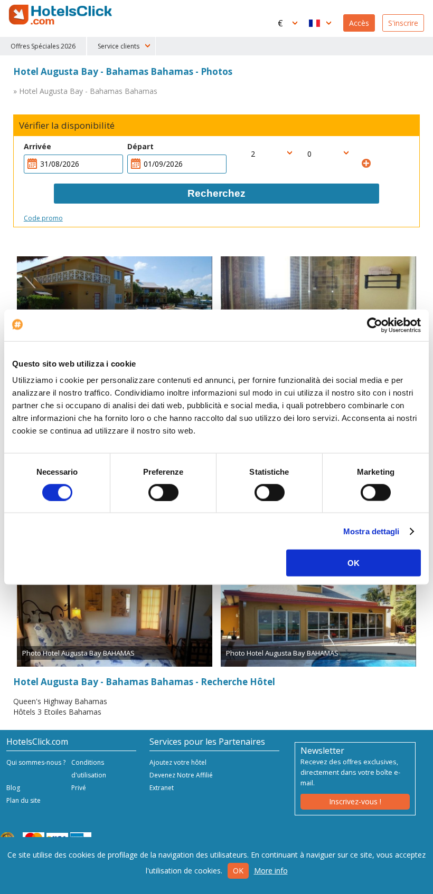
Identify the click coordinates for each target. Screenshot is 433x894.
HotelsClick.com (61, 14)
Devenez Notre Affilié (181, 775)
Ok (238, 871)
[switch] (163, 492)
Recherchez (216, 193)
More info (271, 871)
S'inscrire (403, 23)
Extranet (161, 787)
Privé (78, 787)
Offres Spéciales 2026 (43, 46)
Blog (13, 787)
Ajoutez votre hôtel (177, 762)
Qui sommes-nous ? (35, 762)
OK (353, 563)
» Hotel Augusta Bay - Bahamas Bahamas (85, 91)
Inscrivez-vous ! (355, 801)
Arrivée (37, 146)
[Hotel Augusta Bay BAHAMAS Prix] (114, 300)
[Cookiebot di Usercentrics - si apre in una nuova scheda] (374, 325)
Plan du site (23, 800)
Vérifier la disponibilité (67, 125)
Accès (359, 23)
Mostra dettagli (371, 530)
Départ (140, 146)
